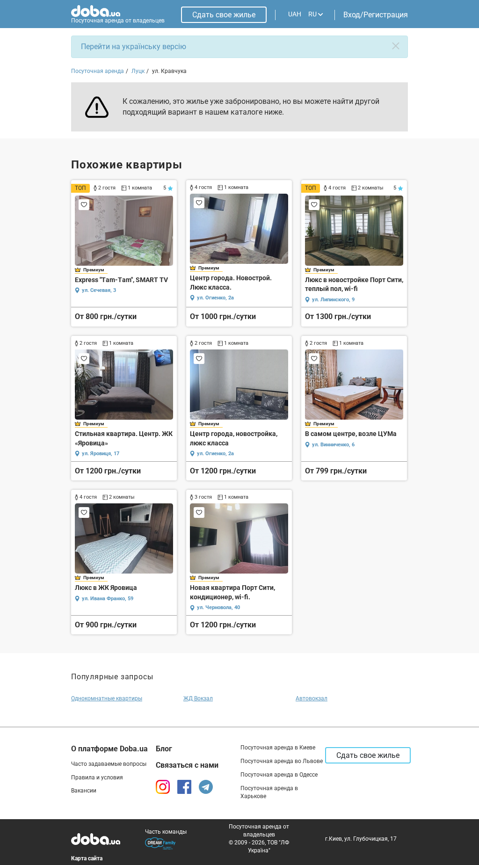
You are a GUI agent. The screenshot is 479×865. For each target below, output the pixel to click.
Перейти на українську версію (133, 46)
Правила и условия (97, 777)
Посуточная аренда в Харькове (269, 792)
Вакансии (83, 790)
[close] (395, 46)
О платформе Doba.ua (109, 748)
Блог (164, 748)
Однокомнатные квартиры (106, 698)
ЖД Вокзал (198, 698)
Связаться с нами (187, 765)
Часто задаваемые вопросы (108, 764)
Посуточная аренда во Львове (281, 761)
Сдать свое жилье (223, 14)
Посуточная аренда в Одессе (279, 774)
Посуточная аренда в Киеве (277, 747)
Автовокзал (311, 698)
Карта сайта (86, 858)
